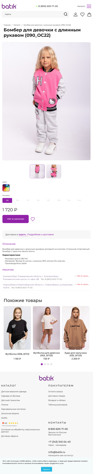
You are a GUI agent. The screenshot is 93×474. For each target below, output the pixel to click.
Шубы (4, 418)
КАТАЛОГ (8, 385)
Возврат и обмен (57, 400)
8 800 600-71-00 (58, 429)
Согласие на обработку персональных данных (20, 430)
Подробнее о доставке (40, 234)
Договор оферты (9, 436)
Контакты (57, 422)
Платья (4, 405)
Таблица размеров (57, 405)
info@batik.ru (56, 452)
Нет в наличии (15, 219)
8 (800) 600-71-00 (48, 6)
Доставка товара (56, 396)
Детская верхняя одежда (13, 392)
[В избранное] (33, 219)
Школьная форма (10, 413)
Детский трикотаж (10, 400)
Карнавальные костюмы (13, 409)
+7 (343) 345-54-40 (59, 441)
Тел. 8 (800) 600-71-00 (51, 279)
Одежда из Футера (10, 396)
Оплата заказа (55, 392)
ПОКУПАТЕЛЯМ (61, 385)
